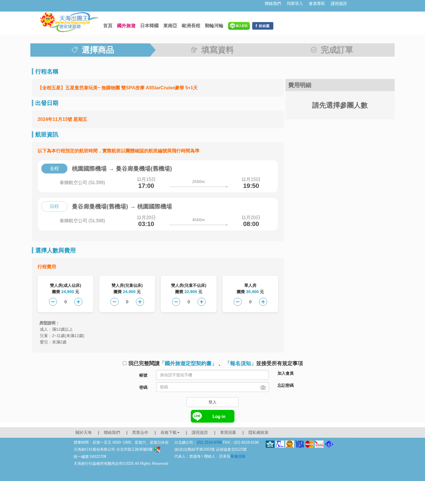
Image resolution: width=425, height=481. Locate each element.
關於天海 (83, 432)
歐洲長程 (191, 25)
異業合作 (140, 432)
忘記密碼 (286, 385)
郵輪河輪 (214, 25)
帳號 (143, 375)
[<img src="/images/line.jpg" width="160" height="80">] (239, 25)
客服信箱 (237, 456)
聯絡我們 (273, 3)
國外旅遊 (126, 25)
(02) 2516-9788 (209, 442)
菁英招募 (228, 432)
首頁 (107, 25)
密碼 (143, 387)
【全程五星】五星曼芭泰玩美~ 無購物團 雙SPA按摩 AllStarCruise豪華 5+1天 (118, 87)
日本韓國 (149, 25)
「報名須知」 (240, 363)
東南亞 (170, 25)
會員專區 (317, 3)
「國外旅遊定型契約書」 (188, 363)
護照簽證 (339, 3)
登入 (212, 402)
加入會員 (286, 373)
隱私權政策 (258, 432)
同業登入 (295, 3)
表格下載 (168, 432)
